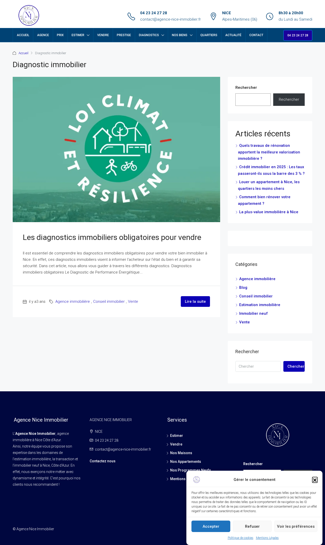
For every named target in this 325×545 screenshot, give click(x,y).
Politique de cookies (240, 538)
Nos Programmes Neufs (190, 470)
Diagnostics (149, 35)
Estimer (78, 35)
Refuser (252, 526)
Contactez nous (103, 461)
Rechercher (246, 87)
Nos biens (179, 35)
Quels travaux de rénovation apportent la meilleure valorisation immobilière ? (269, 152)
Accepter (211, 526)
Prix (60, 35)
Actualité (233, 35)
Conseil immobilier (109, 301)
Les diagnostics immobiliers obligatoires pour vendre (112, 237)
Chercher (295, 366)
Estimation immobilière (259, 305)
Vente (133, 301)
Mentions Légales (267, 538)
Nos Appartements (185, 462)
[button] (314, 479)
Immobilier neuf (253, 313)
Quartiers (208, 35)
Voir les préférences (296, 526)
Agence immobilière (72, 301)
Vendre (103, 35)
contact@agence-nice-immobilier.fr (170, 19)
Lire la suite (195, 301)
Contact (256, 35)
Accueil (23, 35)
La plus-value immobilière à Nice (268, 212)
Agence (43, 35)
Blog (243, 287)
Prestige (124, 35)
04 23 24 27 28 (153, 13)
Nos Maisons (181, 453)
